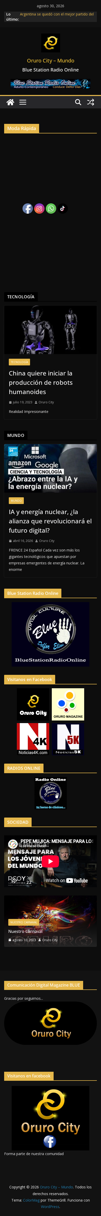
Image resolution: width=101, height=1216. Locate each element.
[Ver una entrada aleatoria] (90, 102)
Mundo (16, 500)
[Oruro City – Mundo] (10, 102)
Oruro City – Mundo (50, 60)
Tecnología (19, 362)
